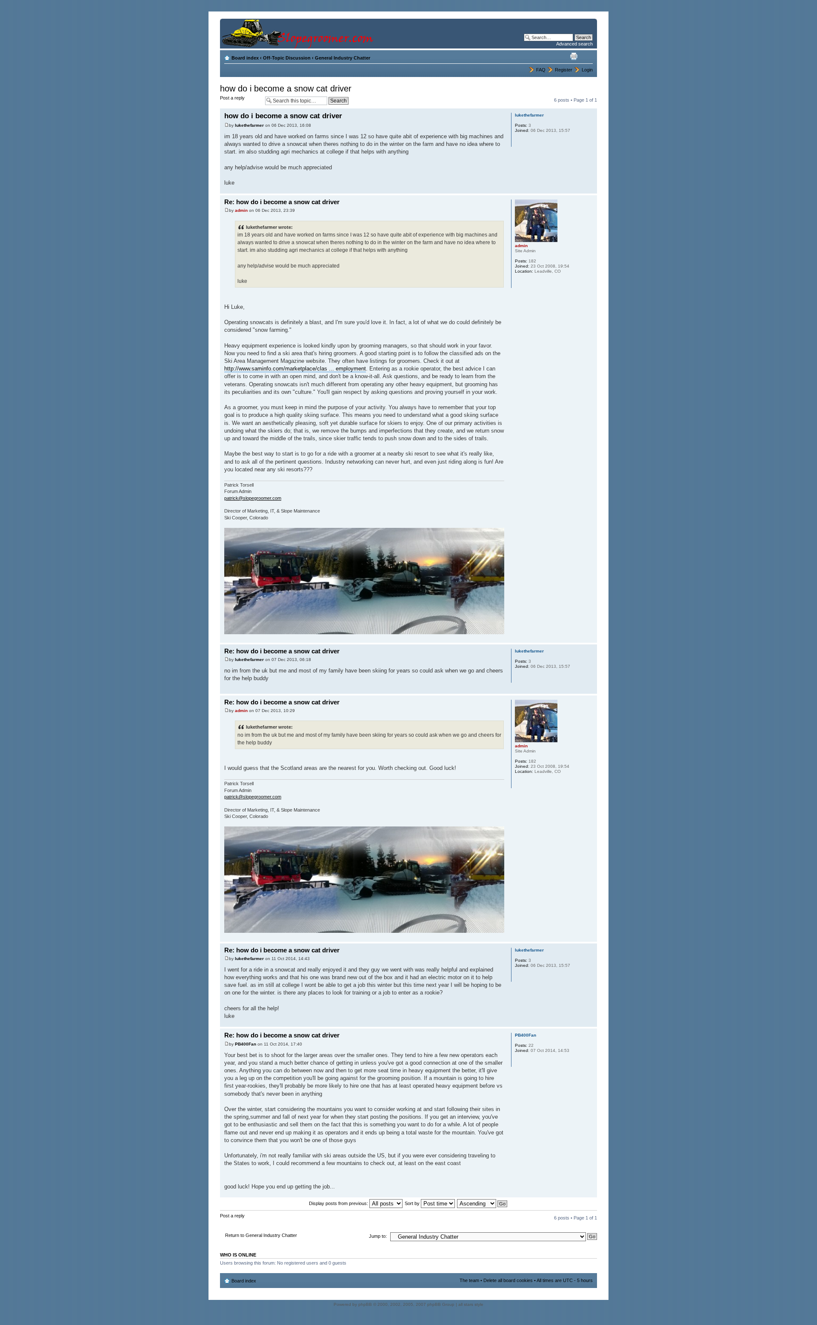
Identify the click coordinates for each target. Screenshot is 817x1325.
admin (241, 210)
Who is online (238, 1254)
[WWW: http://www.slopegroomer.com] (519, 282)
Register (563, 69)
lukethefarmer (249, 125)
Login (587, 69)
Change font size (586, 56)
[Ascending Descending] (482, 1203)
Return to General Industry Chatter (261, 1235)
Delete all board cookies (508, 1280)
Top (590, 189)
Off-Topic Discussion (287, 57)
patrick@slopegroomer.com (252, 498)
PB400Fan (245, 1044)
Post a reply (232, 97)
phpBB (365, 1304)
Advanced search (574, 43)
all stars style (470, 1304)
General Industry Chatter (342, 57)
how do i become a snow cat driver (285, 88)
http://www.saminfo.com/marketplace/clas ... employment (295, 368)
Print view (573, 56)
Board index (245, 57)
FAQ (541, 69)
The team (469, 1280)
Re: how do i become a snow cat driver (282, 201)
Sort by (413, 1203)
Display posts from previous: (339, 1203)
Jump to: (378, 1236)
